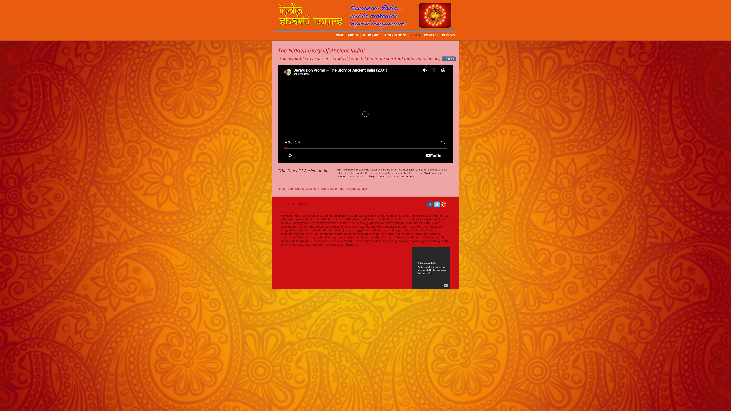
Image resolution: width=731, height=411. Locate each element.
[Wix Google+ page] (443, 204)
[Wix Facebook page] (430, 204)
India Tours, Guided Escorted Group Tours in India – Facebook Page (323, 188)
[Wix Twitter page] (437, 204)
